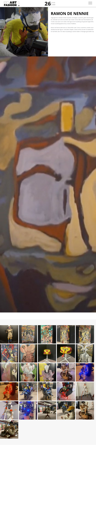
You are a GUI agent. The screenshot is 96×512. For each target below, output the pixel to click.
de (18, 5)
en (19, 4)
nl (19, 2)
